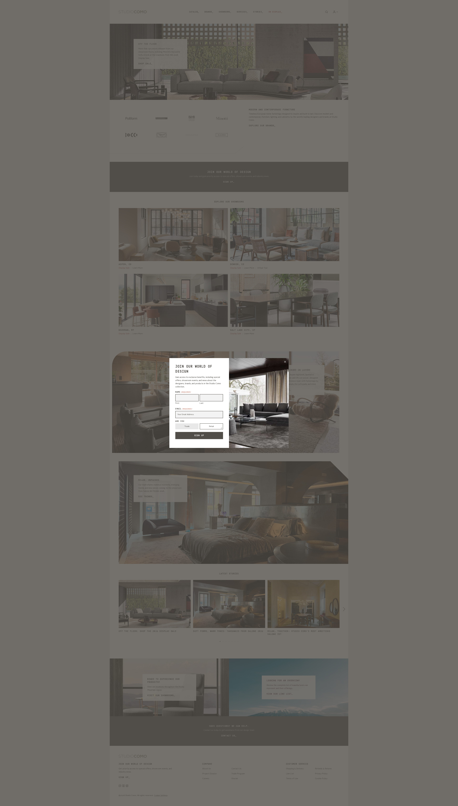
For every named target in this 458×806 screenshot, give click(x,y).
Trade (187, 426)
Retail (211, 426)
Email (183, 409)
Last (201, 403)
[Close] (285, 361)
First (177, 403)
